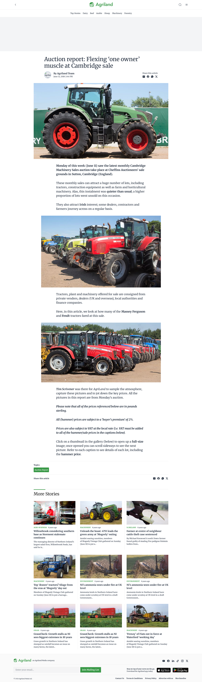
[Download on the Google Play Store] (180, 670)
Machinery (117, 13)
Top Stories (75, 13)
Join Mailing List (90, 669)
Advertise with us (166, 678)
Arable (99, 13)
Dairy (85, 13)
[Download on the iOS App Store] (164, 670)
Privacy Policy (150, 678)
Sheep (107, 13)
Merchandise (180, 678)
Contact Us (119, 678)
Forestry (128, 13)
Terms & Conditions (134, 678)
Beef (92, 13)
